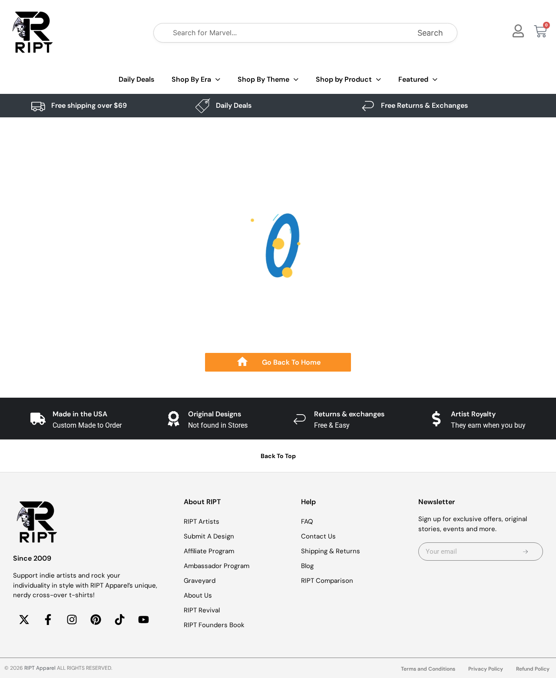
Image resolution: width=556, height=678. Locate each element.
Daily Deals (136, 79)
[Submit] (526, 551)
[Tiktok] (119, 620)
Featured (413, 79)
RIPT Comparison (327, 580)
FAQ (307, 521)
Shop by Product (344, 79)
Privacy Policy (485, 668)
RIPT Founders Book (214, 625)
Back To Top (278, 456)
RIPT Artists (201, 521)
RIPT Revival (202, 610)
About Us (198, 595)
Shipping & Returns (330, 551)
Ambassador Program (216, 566)
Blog (307, 566)
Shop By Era (191, 79)
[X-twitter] (24, 620)
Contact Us (318, 536)
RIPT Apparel (40, 668)
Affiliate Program (209, 551)
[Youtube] (143, 620)
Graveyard (199, 580)
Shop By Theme (263, 79)
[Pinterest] (95, 620)
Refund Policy (532, 668)
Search (430, 32)
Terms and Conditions (428, 668)
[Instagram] (72, 620)
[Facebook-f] (48, 620)
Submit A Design (209, 536)
